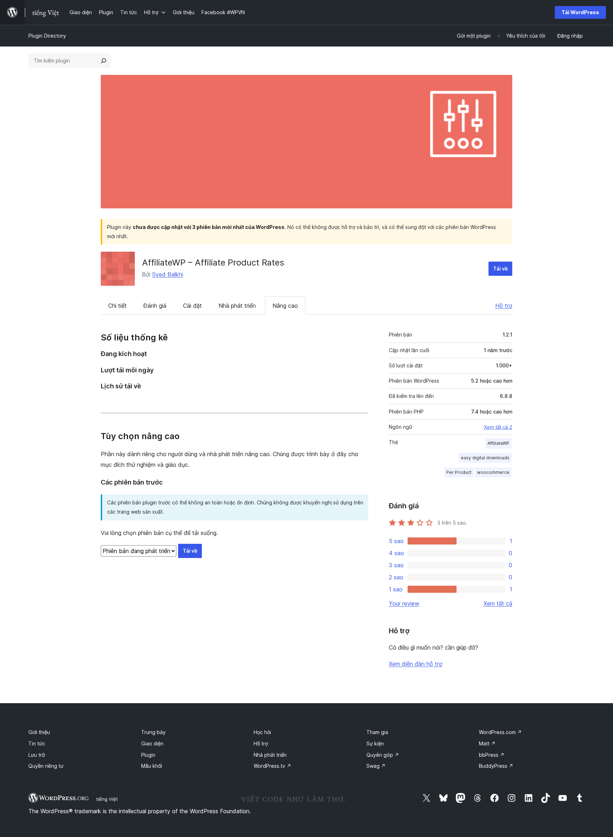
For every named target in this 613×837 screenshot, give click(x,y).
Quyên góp (382, 755)
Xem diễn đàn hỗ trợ (415, 663)
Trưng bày (153, 732)
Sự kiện (375, 743)
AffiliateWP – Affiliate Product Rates (213, 262)
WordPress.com (500, 732)
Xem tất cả (498, 603)
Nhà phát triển (237, 305)
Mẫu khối (151, 766)
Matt (487, 743)
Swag (376, 766)
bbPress (491, 755)
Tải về (500, 269)
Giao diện (152, 743)
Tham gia (377, 732)
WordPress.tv (272, 766)
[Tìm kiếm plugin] (103, 61)
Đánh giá (154, 305)
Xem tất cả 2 (498, 427)
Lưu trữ (36, 755)
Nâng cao (285, 305)
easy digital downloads (485, 457)
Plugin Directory (47, 36)
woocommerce (493, 472)
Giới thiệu (39, 732)
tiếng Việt (107, 799)
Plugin (148, 755)
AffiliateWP (498, 443)
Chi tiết (117, 305)
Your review (404, 603)
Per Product (458, 472)
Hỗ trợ (503, 305)
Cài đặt (192, 305)
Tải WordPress (580, 12)
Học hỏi (262, 732)
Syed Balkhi (167, 274)
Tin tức (36, 743)
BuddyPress (496, 766)
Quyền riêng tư (45, 766)
